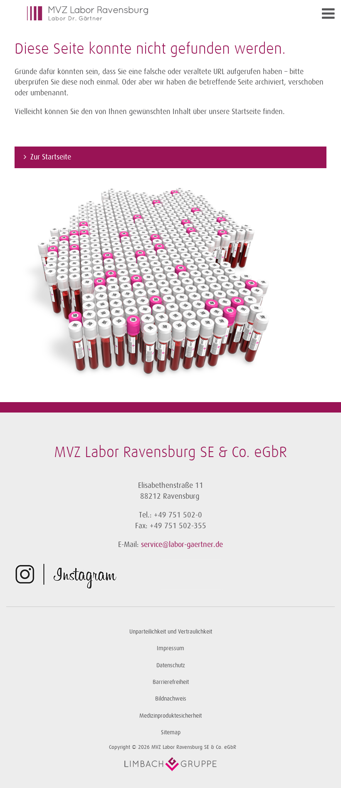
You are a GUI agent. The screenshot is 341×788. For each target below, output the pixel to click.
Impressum (170, 648)
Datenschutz (170, 665)
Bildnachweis (170, 698)
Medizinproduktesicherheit (170, 715)
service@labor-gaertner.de (182, 544)
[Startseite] (133, 13)
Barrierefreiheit (171, 682)
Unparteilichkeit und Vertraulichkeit (170, 631)
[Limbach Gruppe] (170, 764)
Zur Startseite (50, 157)
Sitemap (170, 732)
